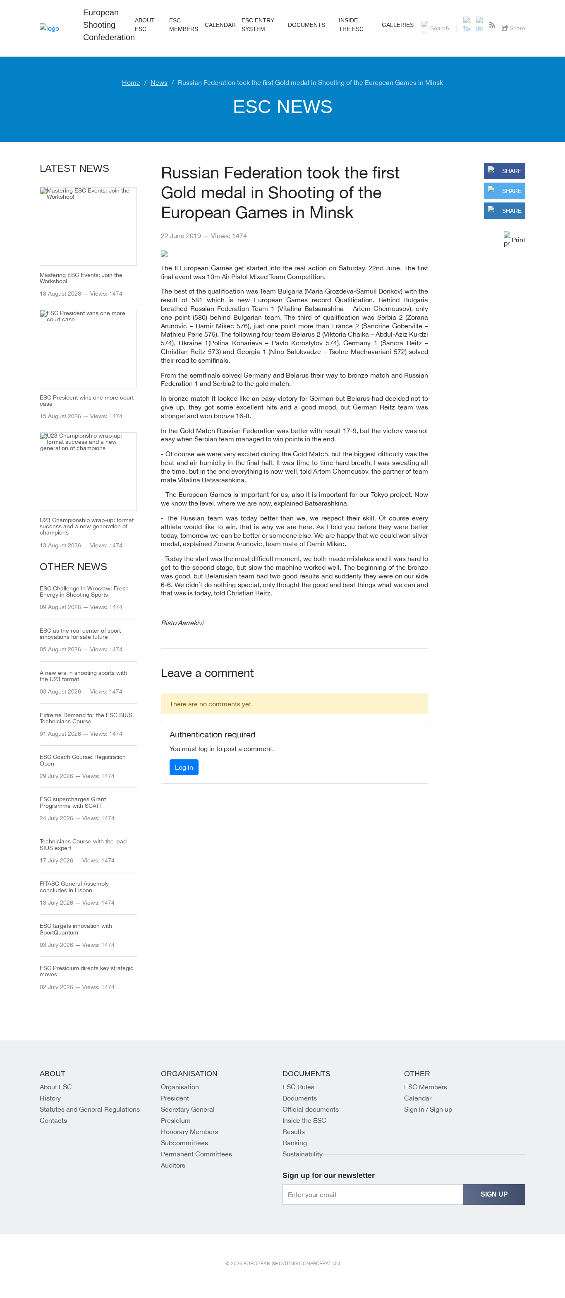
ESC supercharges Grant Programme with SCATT (73, 802)
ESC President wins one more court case (87, 400)
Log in (184, 767)
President (175, 1098)
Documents (299, 1098)
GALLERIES (398, 25)
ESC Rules (298, 1087)
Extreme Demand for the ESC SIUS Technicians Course (86, 718)
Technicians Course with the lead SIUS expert (83, 844)
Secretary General (188, 1109)
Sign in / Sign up (428, 1109)
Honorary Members (189, 1131)
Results (293, 1131)
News (159, 82)
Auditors (173, 1165)
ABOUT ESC (145, 24)
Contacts (53, 1120)
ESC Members (425, 1087)
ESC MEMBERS (183, 24)
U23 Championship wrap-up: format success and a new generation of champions (87, 526)
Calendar (417, 1098)
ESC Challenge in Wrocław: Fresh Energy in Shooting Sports (84, 591)
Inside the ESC (351, 24)
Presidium (176, 1120)
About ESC (56, 1087)
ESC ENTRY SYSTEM (258, 24)
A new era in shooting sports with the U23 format (83, 676)
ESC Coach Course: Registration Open (83, 760)
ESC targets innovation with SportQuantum (76, 929)
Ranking (294, 1142)
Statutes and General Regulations (90, 1109)
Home (131, 82)
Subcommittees (184, 1142)
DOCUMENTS (306, 25)
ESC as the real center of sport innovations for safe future (80, 634)
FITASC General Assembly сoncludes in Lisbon (74, 887)
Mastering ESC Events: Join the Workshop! (81, 278)
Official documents (310, 1109)
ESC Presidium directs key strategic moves (87, 971)
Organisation (180, 1087)
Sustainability (302, 1154)
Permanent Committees (196, 1154)
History (50, 1098)
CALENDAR (220, 25)
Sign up (494, 1194)
